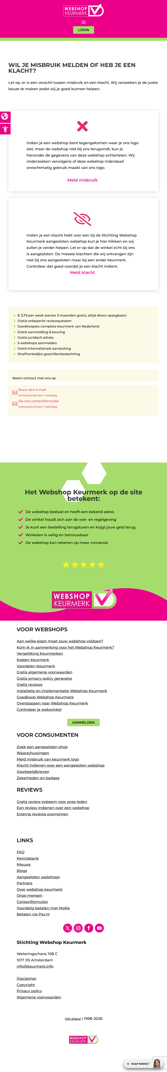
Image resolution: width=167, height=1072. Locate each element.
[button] (5, 129)
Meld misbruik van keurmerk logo (48, 759)
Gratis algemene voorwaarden (44, 672)
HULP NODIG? (140, 1063)
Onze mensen (29, 895)
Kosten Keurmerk (33, 660)
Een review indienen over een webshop (53, 808)
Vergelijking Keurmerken (40, 653)
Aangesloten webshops (38, 877)
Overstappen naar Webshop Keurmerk (52, 703)
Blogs (22, 871)
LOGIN (83, 30)
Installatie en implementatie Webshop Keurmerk (62, 691)
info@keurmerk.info (35, 966)
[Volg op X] (67, 928)
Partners (24, 883)
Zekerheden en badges (38, 778)
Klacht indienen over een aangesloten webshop (60, 765)
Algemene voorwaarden (39, 997)
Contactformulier (32, 902)
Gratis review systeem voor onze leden (52, 802)
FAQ (20, 852)
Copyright (26, 985)
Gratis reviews (29, 684)
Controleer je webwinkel (39, 709)
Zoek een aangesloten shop (42, 747)
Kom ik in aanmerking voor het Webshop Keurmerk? (65, 647)
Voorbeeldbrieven (33, 771)
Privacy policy (29, 991)
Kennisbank (28, 858)
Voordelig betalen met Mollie (43, 908)
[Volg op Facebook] (88, 928)
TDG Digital (73, 1018)
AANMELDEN (83, 722)
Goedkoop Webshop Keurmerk (45, 697)
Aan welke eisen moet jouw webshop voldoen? (60, 641)
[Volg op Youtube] (99, 928)
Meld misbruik (82, 180)
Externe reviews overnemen (42, 814)
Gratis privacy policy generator (44, 678)
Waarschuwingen (33, 753)
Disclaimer (26, 978)
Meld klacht (82, 272)
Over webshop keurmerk (40, 889)
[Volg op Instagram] (78, 928)
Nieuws (24, 864)
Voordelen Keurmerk (36, 666)
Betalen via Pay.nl (33, 914)
